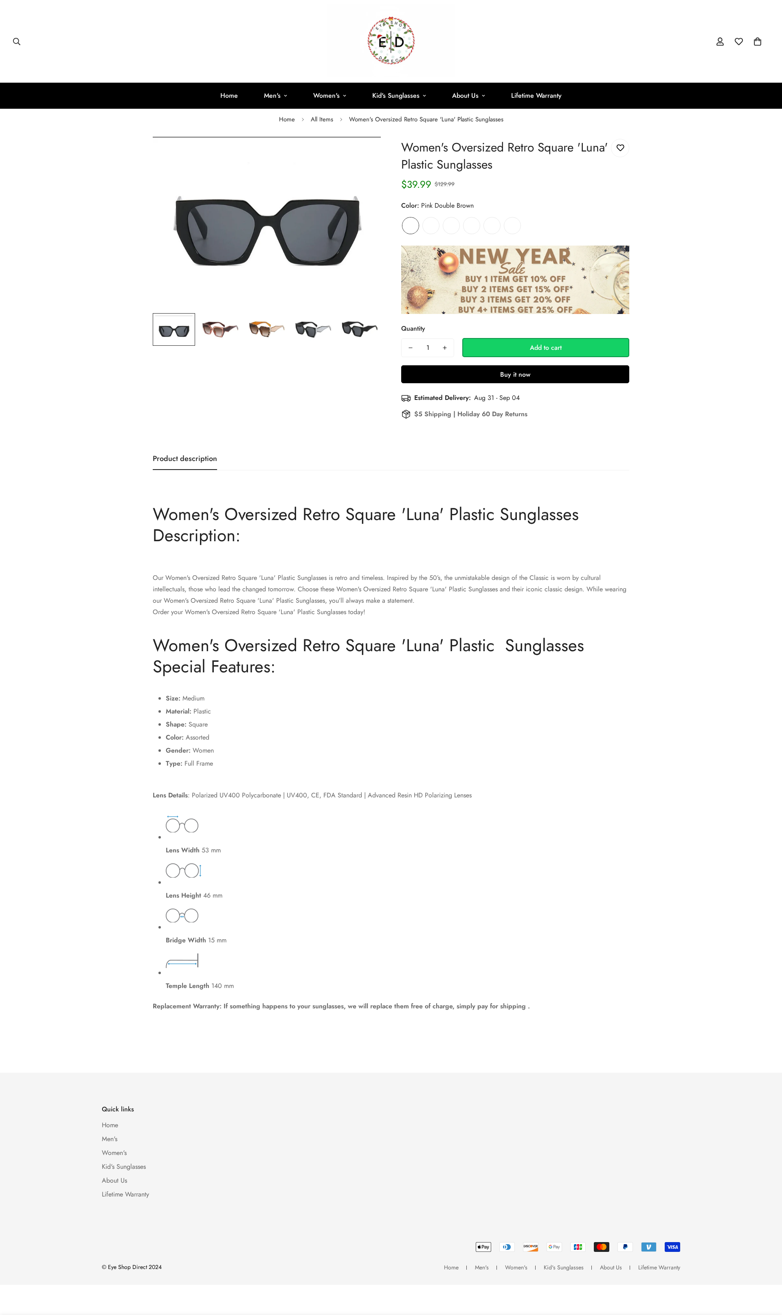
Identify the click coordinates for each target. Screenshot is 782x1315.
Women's (326, 95)
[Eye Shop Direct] (391, 41)
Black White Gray (512, 225)
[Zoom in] (363, 154)
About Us (465, 95)
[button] (757, 41)
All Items (322, 119)
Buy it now (515, 374)
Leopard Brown (431, 225)
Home (229, 95)
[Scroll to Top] (766, 1270)
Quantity (413, 328)
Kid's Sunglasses (396, 95)
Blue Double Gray (451, 225)
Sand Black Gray (471, 225)
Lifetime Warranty (536, 95)
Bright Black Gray (492, 225)
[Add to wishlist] (620, 148)
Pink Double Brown (410, 225)
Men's (272, 95)
